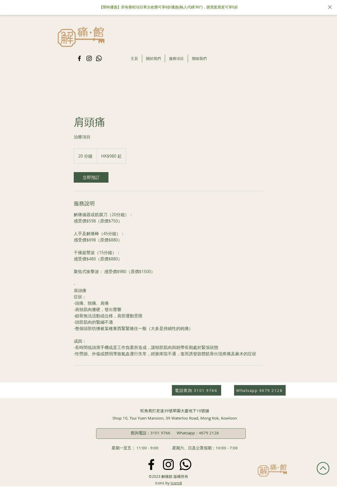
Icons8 (176, 482)
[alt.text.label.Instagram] (89, 58)
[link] (91, 177)
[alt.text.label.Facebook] (79, 58)
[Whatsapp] (98, 58)
